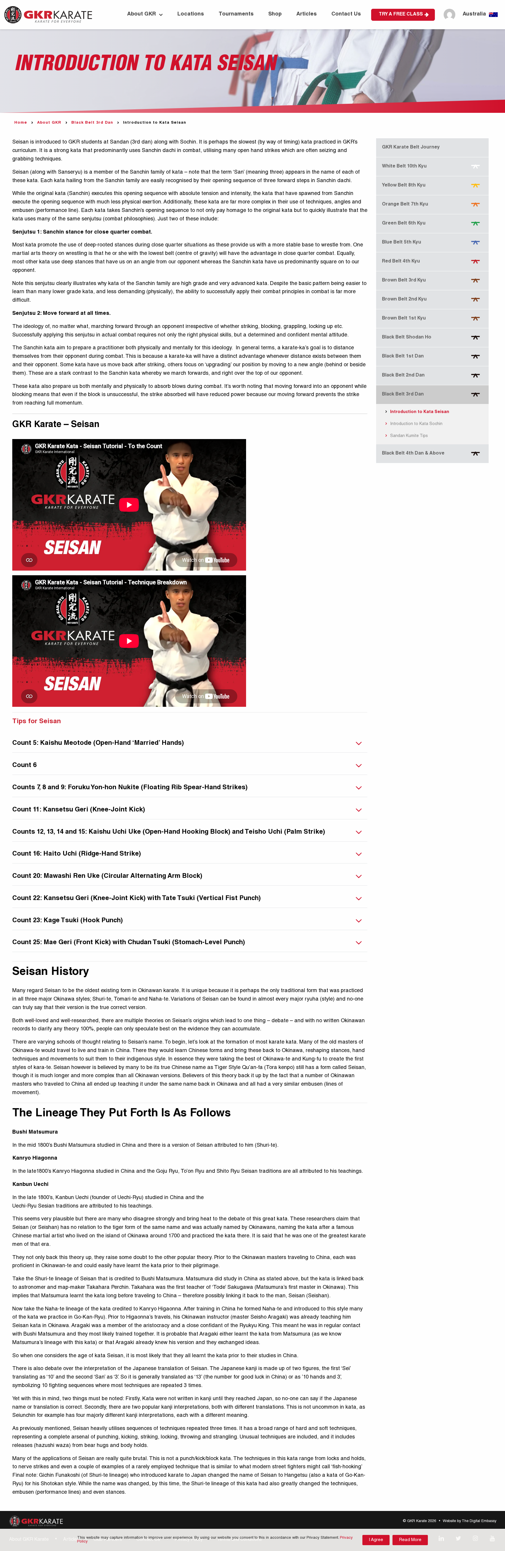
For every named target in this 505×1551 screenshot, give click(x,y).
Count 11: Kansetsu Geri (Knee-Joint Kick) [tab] (78, 810)
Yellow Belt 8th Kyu (404, 185)
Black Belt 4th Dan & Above (413, 453)
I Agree (376, 1540)
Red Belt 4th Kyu (401, 261)
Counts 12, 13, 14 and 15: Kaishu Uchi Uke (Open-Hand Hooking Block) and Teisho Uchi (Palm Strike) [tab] (168, 832)
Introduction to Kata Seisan (419, 412)
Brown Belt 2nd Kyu (404, 299)
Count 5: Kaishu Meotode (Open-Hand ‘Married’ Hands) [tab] (98, 743)
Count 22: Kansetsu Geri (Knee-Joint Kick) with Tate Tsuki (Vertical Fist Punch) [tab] (136, 898)
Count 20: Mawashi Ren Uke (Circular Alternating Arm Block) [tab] (107, 876)
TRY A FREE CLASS (401, 14)
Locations (190, 14)
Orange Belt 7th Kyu (405, 204)
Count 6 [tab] (24, 765)
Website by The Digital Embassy (469, 1521)
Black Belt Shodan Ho (406, 337)
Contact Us (346, 14)
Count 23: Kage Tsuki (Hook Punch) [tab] (67, 921)
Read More (410, 1540)
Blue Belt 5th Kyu (401, 242)
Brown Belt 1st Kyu (404, 318)
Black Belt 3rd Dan (92, 123)
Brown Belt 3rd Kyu (404, 280)
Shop (275, 14)
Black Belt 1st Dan (403, 356)
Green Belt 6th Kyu (404, 223)
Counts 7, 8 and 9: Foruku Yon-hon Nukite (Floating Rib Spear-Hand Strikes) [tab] (130, 788)
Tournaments (236, 14)
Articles (306, 14)
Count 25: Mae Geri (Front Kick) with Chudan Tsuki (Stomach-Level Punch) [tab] (128, 942)
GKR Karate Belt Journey (411, 147)
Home (20, 123)
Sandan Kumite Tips (408, 436)
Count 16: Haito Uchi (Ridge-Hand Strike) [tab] (76, 854)
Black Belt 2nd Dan (403, 375)
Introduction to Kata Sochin (415, 424)
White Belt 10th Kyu (404, 166)
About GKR (141, 14)
